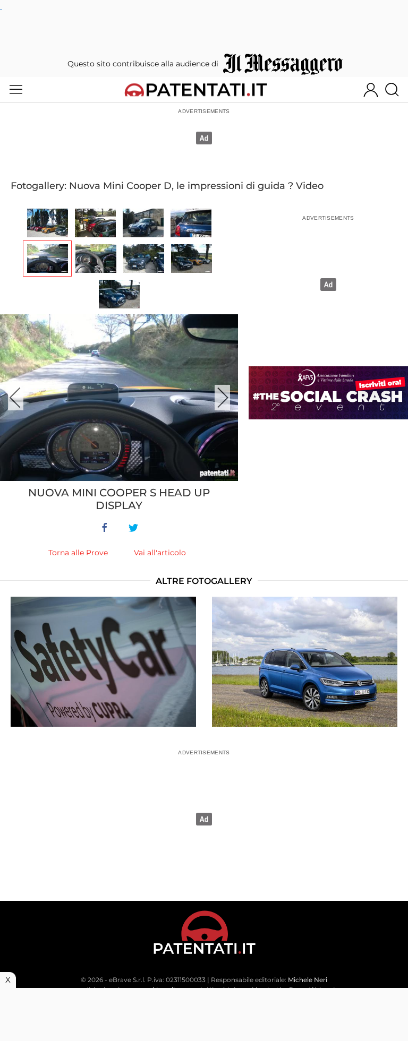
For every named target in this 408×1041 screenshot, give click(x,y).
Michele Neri (307, 980)
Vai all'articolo (160, 552)
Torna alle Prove (78, 552)
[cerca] (396, 89)
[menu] (16, 89)
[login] (371, 89)
